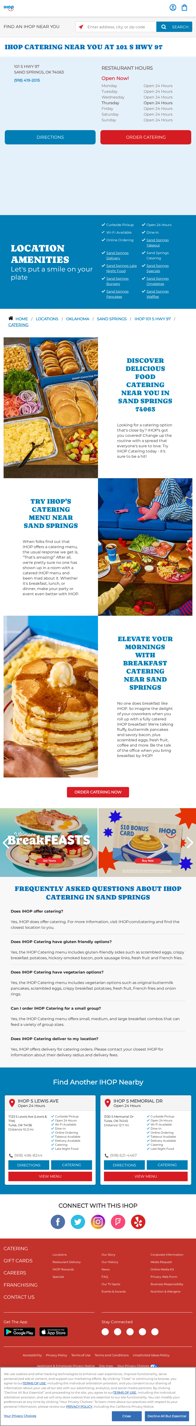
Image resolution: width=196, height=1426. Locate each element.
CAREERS (15, 1273)
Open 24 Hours (31, 1105)
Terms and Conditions (112, 1355)
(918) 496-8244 (28, 1155)
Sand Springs (112, 319)
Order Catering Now (98, 792)
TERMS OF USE (34, 1383)
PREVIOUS (6, 842)
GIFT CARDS (18, 1261)
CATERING (16, 1248)
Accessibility (32, 1355)
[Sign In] (173, 7)
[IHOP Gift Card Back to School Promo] (147, 842)
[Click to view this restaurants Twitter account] (78, 1221)
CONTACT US (19, 1297)
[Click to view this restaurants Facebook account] (58, 1221)
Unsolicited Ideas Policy (151, 1355)
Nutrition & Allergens (165, 1291)
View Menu (50, 1176)
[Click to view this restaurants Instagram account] (98, 1221)
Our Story (108, 1254)
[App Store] (53, 1332)
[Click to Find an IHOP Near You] (81, 27)
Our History (110, 1262)
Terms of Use (81, 1355)
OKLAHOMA (78, 319)
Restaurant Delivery (67, 1262)
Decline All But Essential (166, 1416)
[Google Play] (19, 1332)
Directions (50, 137)
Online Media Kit (162, 1269)
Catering (18, 325)
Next (190, 842)
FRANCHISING (21, 1285)
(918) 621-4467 (123, 1155)
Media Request (161, 1262)
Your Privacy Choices (133, 1366)
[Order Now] (184, 7)
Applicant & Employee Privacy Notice (66, 1366)
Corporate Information (167, 1254)
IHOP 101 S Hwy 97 (153, 319)
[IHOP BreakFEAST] (49, 842)
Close (126, 1416)
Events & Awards (114, 1291)
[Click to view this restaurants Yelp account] (138, 1221)
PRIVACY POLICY (79, 1406)
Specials (58, 1276)
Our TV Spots (111, 1284)
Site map (106, 1366)
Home (22, 319)
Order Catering (146, 137)
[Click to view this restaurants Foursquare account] (118, 1221)
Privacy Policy (56, 1355)
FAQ (105, 1276)
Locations (47, 319)
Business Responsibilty (167, 1284)
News (106, 1269)
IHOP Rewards (63, 1269)
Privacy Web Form (164, 1276)
